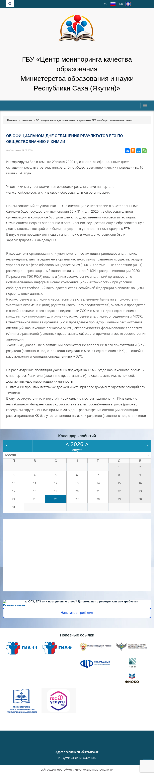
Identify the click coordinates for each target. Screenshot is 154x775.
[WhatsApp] (144, 150)
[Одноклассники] (133, 150)
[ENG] (128, 4)
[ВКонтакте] (127, 150)
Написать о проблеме (77, 612)
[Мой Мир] (138, 150)
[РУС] (113, 4)
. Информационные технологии (85, 770)
